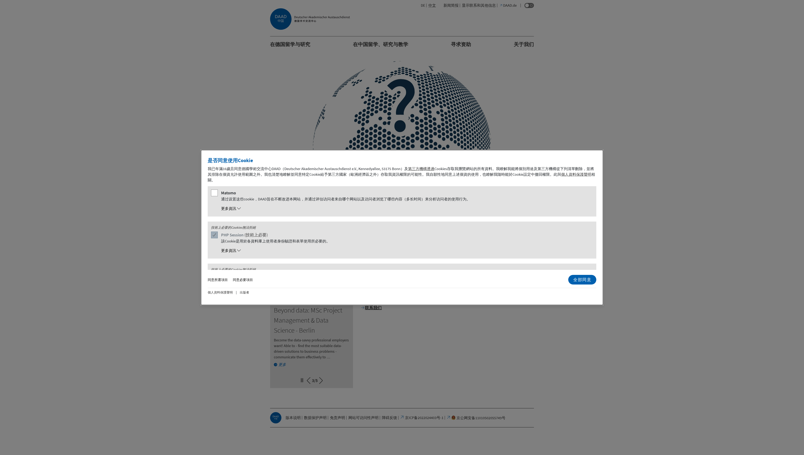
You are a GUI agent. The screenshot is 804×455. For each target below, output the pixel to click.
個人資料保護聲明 (576, 174)
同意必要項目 (243, 280)
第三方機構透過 (421, 168)
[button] (406, 208)
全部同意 (582, 279)
